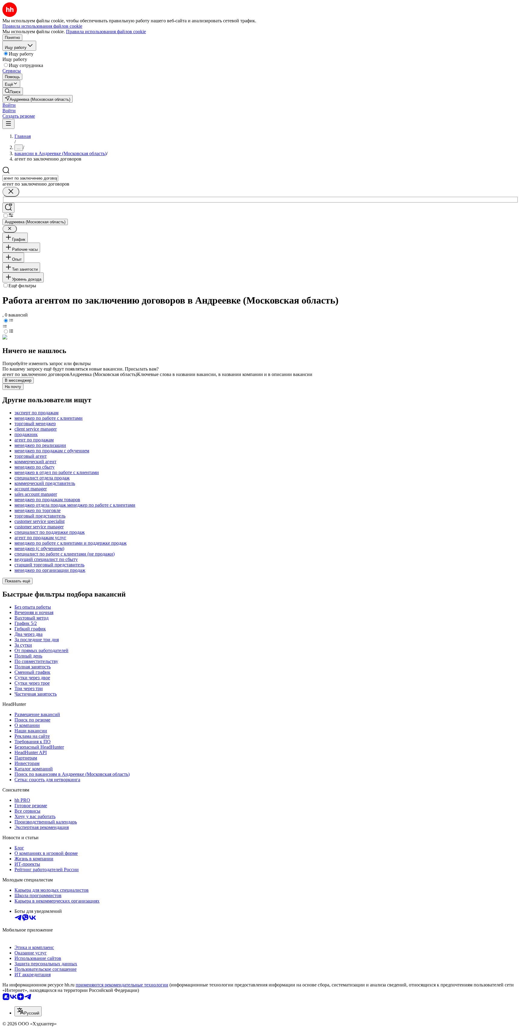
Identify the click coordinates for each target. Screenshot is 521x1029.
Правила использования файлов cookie (106, 31)
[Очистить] (10, 192)
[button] (9, 105)
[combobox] (30, 178)
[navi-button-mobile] (8, 124)
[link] (12, 91)
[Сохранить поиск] (8, 208)
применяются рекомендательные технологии (122, 984)
